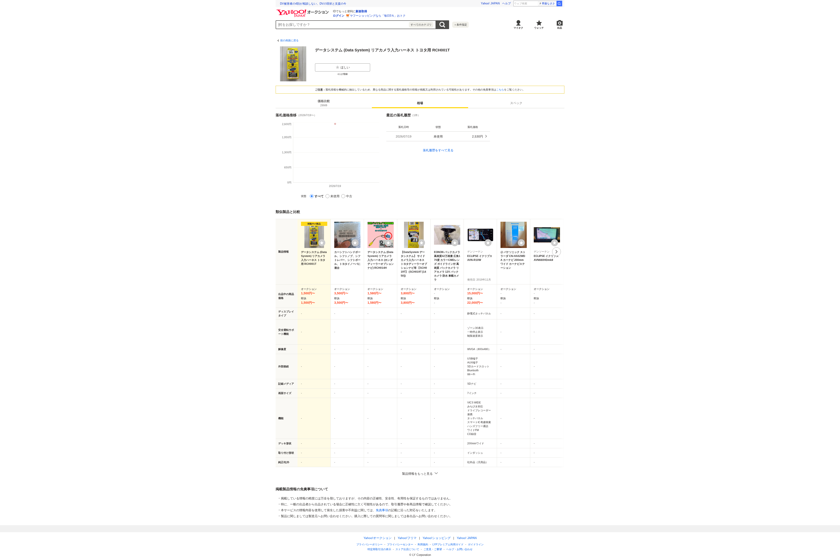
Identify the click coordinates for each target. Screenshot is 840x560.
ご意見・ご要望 (433, 549)
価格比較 (324, 103)
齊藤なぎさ (548, 3)
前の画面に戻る (289, 40)
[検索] (559, 3)
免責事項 (382, 510)
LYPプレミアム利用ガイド (448, 544)
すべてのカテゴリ (421, 24)
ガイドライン (476, 544)
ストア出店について (407, 549)
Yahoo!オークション (378, 538)
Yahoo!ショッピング (437, 538)
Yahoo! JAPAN (490, 3)
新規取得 (361, 11)
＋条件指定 (460, 24)
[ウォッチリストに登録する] (321, 242)
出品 (559, 27)
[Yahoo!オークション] (303, 10)
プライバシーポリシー (369, 544)
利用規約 (423, 544)
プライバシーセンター (400, 544)
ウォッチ (539, 27)
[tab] (324, 103)
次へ (556, 251)
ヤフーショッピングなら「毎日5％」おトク (378, 15)
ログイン (338, 15)
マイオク (518, 27)
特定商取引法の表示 (379, 549)
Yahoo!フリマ (407, 538)
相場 (420, 103)
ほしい (345, 67)
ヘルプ (506, 3)
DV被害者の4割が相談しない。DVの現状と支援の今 (313, 3)
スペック (516, 103)
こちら (500, 89)
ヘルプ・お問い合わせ (459, 549)
